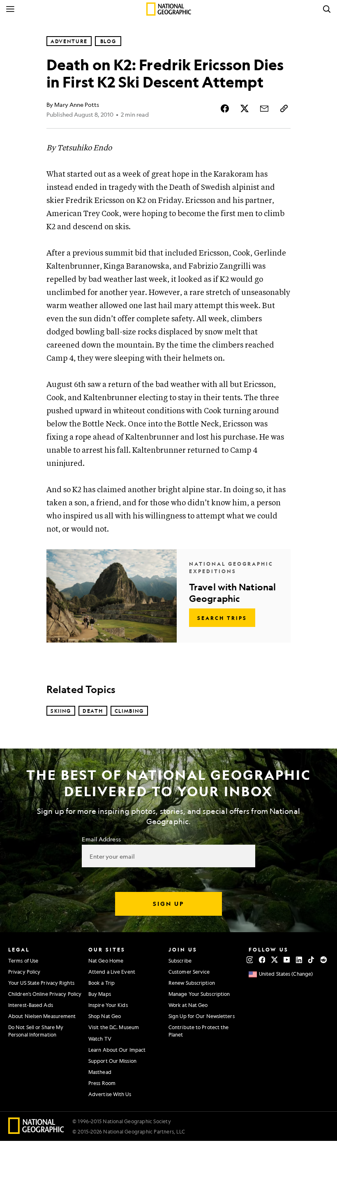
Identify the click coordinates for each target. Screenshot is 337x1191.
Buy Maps (99, 994)
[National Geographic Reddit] (324, 959)
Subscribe (180, 960)
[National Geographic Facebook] (262, 959)
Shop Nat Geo (104, 1016)
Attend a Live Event (111, 971)
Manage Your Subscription (199, 994)
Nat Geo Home (105, 960)
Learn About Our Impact (116, 1049)
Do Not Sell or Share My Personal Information (35, 1030)
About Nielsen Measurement (42, 1016)
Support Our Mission (112, 1060)
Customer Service (189, 971)
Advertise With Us (109, 1094)
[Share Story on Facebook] (224, 108)
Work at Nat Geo (188, 1005)
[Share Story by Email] (264, 108)
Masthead (99, 1072)
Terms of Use (23, 960)
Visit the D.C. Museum (113, 1027)
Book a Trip (101, 982)
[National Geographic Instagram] (250, 959)
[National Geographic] (168, 9)
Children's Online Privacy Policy (44, 994)
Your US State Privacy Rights (41, 982)
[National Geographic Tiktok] (311, 959)
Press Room (101, 1083)
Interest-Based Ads (30, 1005)
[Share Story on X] (244, 108)
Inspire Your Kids (108, 1005)
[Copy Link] (284, 108)
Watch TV (99, 1038)
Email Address (101, 839)
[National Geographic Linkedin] (299, 959)
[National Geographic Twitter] (274, 959)
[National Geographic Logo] (36, 1131)
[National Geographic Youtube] (287, 959)
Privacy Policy (24, 971)
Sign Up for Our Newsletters (201, 1016)
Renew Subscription (191, 982)
